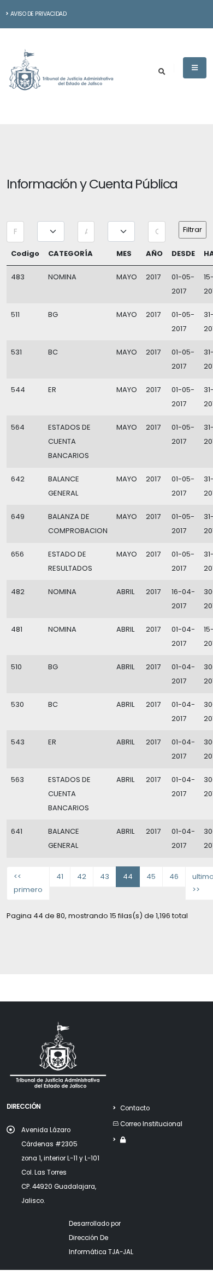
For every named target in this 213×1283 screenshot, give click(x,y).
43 (104, 876)
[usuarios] (123, 1139)
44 (128, 876)
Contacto (135, 1108)
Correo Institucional (151, 1124)
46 (174, 876)
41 (59, 876)
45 (151, 876)
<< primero (28, 883)
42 (81, 876)
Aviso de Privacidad (38, 14)
